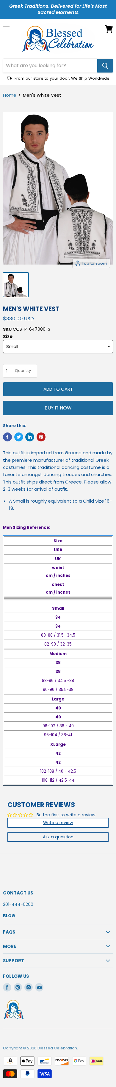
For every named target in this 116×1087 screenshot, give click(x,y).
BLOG (9, 916)
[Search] (105, 66)
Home (9, 95)
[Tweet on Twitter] (18, 436)
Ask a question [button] (58, 837)
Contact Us (18, 893)
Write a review (58, 823)
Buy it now (58, 407)
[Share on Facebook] (7, 436)
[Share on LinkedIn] (29, 436)
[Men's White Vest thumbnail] (15, 285)
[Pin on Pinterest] (41, 436)
